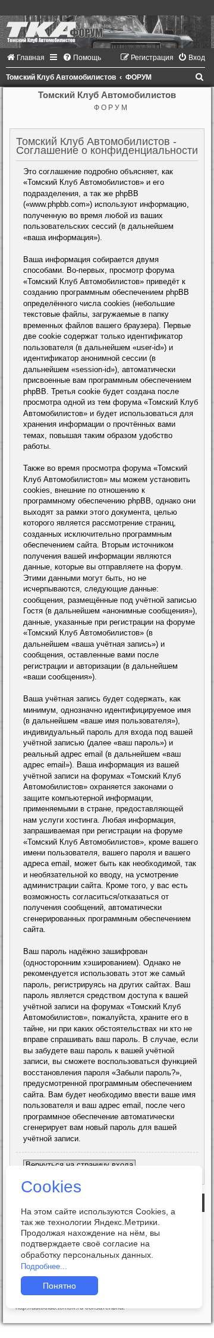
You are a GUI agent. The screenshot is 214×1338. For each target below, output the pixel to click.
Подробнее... (44, 1266)
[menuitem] (25, 57)
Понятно (59, 1285)
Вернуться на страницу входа (79, 1164)
